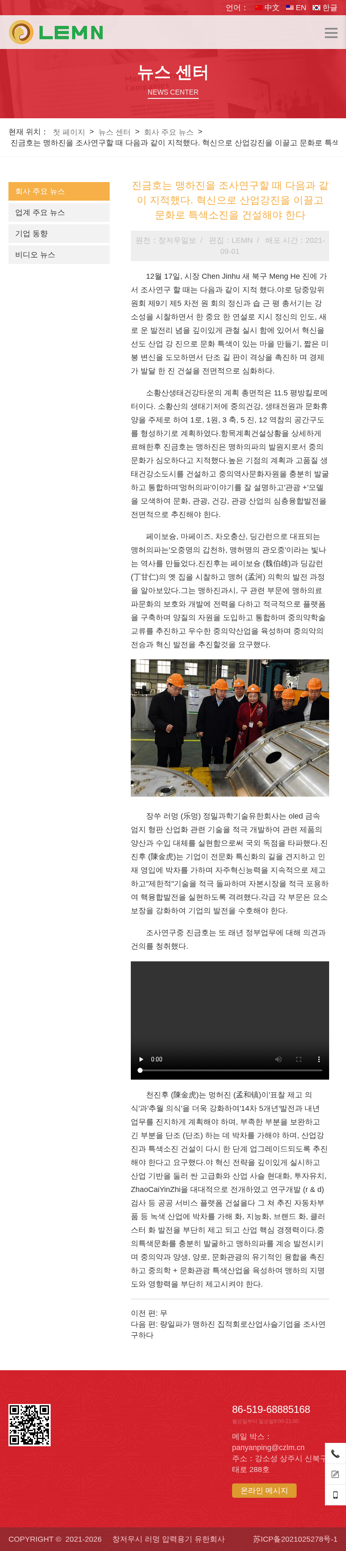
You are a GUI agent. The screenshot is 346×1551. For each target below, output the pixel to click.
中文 (271, 7)
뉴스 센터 (114, 132)
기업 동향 (31, 233)
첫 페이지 (69, 132)
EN (300, 7)
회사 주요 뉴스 (169, 132)
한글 (329, 7)
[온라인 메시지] (335, 1474)
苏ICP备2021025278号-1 (295, 1539)
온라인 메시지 (264, 1490)
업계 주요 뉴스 (40, 212)
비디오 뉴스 (35, 254)
